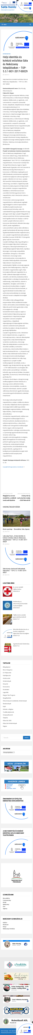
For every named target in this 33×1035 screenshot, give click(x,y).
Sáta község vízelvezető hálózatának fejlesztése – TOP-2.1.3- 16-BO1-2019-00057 (15, 570)
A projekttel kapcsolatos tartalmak (13, 467)
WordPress (10, 1032)
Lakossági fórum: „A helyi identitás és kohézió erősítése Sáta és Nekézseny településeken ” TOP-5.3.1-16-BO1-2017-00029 (15, 539)
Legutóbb (5, 692)
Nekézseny (6, 904)
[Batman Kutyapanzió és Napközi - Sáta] (16, 1010)
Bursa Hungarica (7, 670)
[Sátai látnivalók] (16, 766)
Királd (4, 902)
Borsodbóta (6, 898)
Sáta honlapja (11, 7)
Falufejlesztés (7, 675)
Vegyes (5, 726)
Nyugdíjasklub (7, 698)
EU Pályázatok (7, 54)
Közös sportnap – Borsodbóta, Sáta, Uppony (16, 529)
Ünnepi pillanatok (8, 715)
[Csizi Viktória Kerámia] (16, 999)
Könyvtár (5, 684)
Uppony (5, 908)
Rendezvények (7, 703)
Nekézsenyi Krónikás (9, 929)
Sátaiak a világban (8, 709)
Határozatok (6, 678)
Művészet (5, 924)
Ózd (4, 906)
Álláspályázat (6, 667)
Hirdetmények (7, 681)
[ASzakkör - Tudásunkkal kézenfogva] (16, 965)
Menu (5, 24)
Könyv (4, 927)
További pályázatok (8, 712)
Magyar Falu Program (9, 695)
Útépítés (5, 718)
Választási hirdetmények (10, 723)
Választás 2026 (7, 720)
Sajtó (4, 706)
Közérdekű (6, 689)
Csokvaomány (7, 900)
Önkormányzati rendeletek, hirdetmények (15, 701)
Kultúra (5, 922)
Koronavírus (6, 687)
